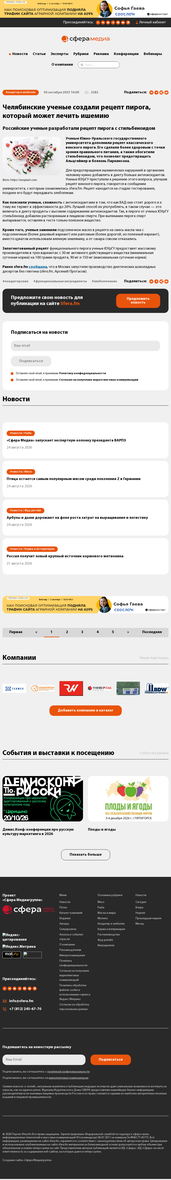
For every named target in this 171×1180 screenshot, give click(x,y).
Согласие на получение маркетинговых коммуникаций (98, 379)
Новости (20, 54)
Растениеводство (109, 934)
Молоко (103, 918)
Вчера (139, 907)
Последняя (152, 632)
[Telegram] (156, 92)
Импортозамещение (72, 955)
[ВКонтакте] (151, 92)
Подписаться (31, 361)
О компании (62, 65)
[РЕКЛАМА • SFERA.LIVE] (85, 15)
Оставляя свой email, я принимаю (61, 373)
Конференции (126, 54)
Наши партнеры (154, 658)
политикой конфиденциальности (68, 1071)
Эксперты (59, 54)
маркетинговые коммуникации (68, 1078)
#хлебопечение (104, 281)
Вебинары (153, 54)
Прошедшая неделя (148, 918)
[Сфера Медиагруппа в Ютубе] (108, 24)
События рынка (154, 753)
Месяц (140, 923)
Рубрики (81, 54)
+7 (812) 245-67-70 (25, 1009)
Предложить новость (138, 301)
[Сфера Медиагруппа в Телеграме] (113, 24)
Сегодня (141, 902)
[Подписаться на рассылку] (123, 24)
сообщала (38, 267)
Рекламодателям (70, 950)
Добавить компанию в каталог (85, 710)
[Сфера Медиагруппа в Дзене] (98, 24)
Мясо (101, 902)
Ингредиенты (106, 945)
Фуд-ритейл (105, 940)
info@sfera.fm (21, 1001)
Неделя (140, 913)
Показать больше (86, 855)
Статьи (39, 54)
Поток (63, 907)
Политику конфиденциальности (82, 373)
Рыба (101, 907)
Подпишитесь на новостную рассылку (37, 1047)
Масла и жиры (107, 913)
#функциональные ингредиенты (60, 281)
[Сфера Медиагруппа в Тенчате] (118, 24)
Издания (64, 918)
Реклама (101, 54)
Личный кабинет (152, 22)
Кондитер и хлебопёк (111, 923)
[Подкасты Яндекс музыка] (128, 24)
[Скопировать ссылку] (161, 92)
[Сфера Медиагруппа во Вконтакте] (103, 24)
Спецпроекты (67, 929)
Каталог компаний (70, 913)
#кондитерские (15, 281)
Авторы (64, 923)
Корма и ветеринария (111, 929)
